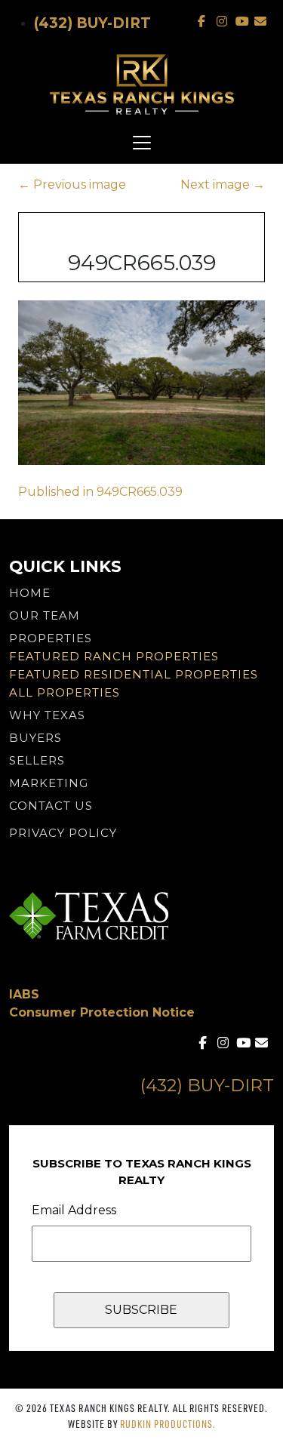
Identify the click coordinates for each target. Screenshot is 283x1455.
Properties (50, 638)
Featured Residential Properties (133, 674)
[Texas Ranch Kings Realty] (141, 84)
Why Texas (47, 715)
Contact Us (51, 805)
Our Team (44, 615)
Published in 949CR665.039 (100, 491)
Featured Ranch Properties (114, 656)
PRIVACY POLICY (63, 833)
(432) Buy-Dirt (92, 23)
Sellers (37, 760)
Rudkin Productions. (168, 1423)
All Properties (64, 692)
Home (30, 593)
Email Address (74, 1210)
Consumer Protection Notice (102, 1012)
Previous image (72, 184)
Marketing (48, 783)
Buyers (35, 738)
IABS (24, 994)
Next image (222, 184)
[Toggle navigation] (141, 142)
